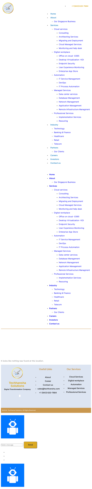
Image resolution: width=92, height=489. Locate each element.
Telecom (58, 144)
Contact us (55, 163)
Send (30, 445)
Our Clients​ (59, 151)
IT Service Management (69, 79)
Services (54, 25)
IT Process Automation (69, 86)
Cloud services (60, 29)
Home (53, 14)
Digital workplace (62, 52)
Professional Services (63, 113)
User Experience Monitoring (71, 67)
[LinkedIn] (20, 396)
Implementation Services (70, 117)
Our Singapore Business (64, 21)
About (53, 17)
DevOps (62, 82)
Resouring (63, 121)
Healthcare (59, 136)
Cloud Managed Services (70, 44)
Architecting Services (68, 37)
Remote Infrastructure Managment (74, 109)
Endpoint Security (67, 63)
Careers (54, 155)
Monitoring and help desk (70, 48)
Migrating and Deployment (71, 40)
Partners (54, 147)
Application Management (70, 105)
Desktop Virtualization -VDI (71, 59)
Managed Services (62, 90)
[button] (67, 169)
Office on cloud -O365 (69, 56)
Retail (56, 140)
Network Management (69, 102)
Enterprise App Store (68, 71)
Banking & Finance (62, 132)
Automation (59, 75)
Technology (59, 128)
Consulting (64, 33)
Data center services (68, 94)
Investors (54, 159)
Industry (54, 125)
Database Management (69, 98)
